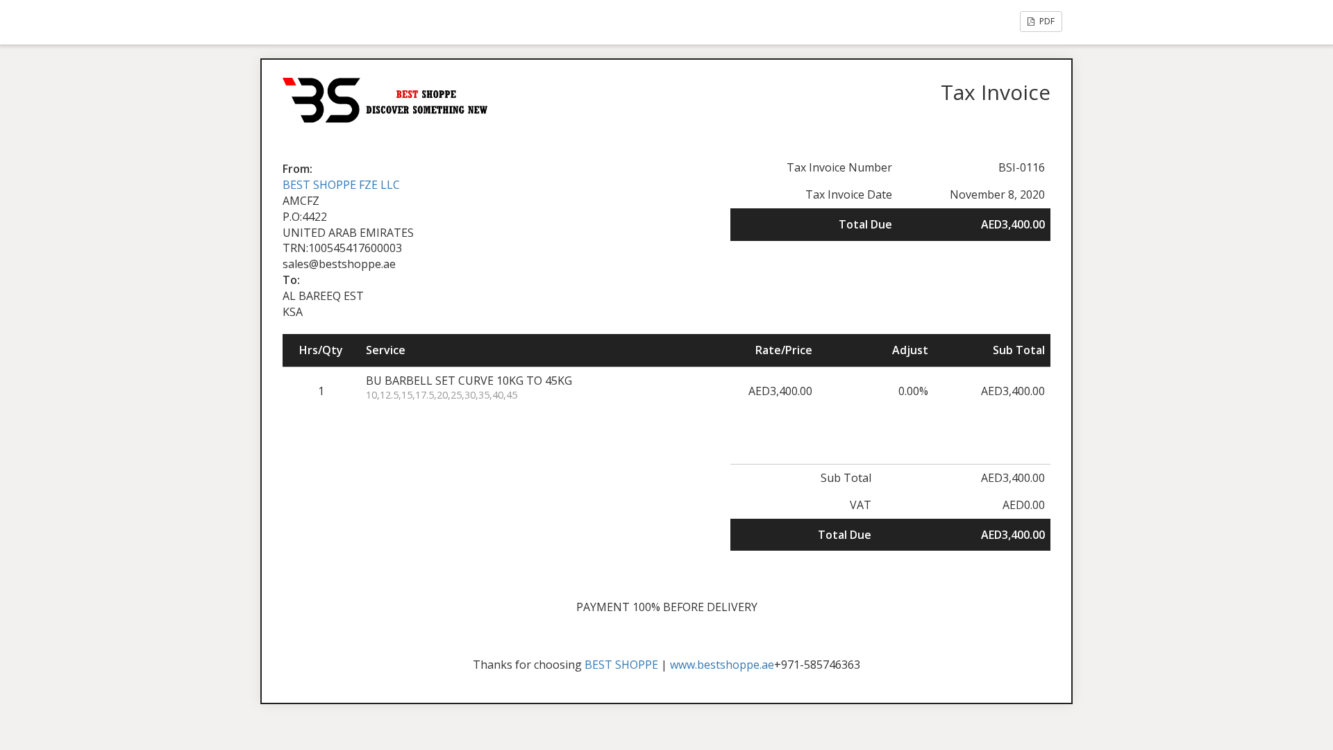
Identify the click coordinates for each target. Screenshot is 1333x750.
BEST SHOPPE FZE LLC (341, 184)
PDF (1046, 21)
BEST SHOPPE (621, 664)
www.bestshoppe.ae (722, 664)
